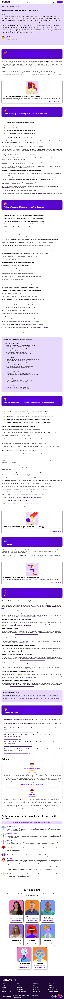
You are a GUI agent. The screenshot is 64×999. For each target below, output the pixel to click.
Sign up (60, 2)
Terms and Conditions (18, 997)
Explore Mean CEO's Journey (27, 784)
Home (3, 6)
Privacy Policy (35, 995)
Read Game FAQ (39, 784)
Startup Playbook (10, 6)
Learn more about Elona (28, 809)
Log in (53, 2)
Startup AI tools (38, 809)
